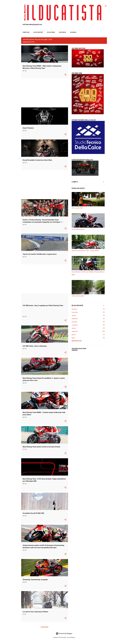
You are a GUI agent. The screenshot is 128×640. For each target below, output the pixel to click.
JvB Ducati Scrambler (78, 296)
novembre (75, 312)
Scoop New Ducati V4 (78, 229)
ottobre (74, 315)
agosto (74, 334)
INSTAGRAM (62, 32)
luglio (73, 337)
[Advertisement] (44, 93)
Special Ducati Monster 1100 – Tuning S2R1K (85, 250)
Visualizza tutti (29, 42)
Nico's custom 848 (77, 208)
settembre (75, 318)
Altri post (44, 627)
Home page (26, 32)
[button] (65, 74)
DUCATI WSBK (51, 32)
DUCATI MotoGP (38, 32)
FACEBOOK (73, 32)
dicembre (74, 309)
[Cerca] (106, 6)
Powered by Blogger (65, 633)
